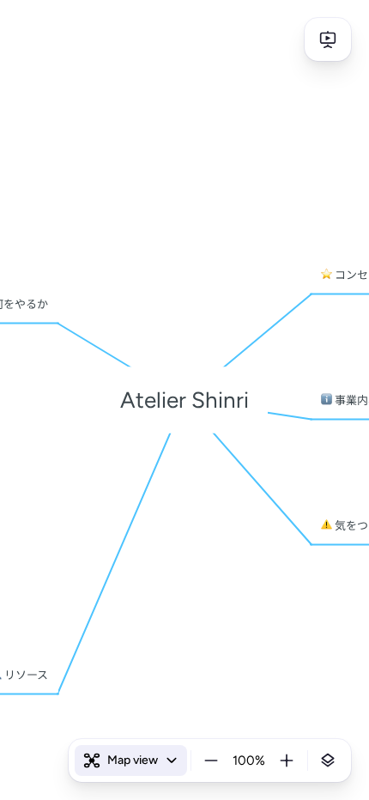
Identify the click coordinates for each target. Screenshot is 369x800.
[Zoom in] (286, 760)
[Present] (328, 39)
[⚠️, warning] (326, 525)
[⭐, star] (326, 275)
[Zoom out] (211, 760)
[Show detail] (328, 760)
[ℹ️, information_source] (326, 400)
